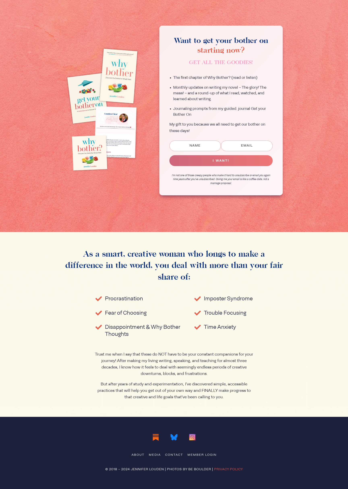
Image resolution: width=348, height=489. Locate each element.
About (138, 455)
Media (155, 455)
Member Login (202, 455)
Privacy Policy (228, 469)
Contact (174, 455)
